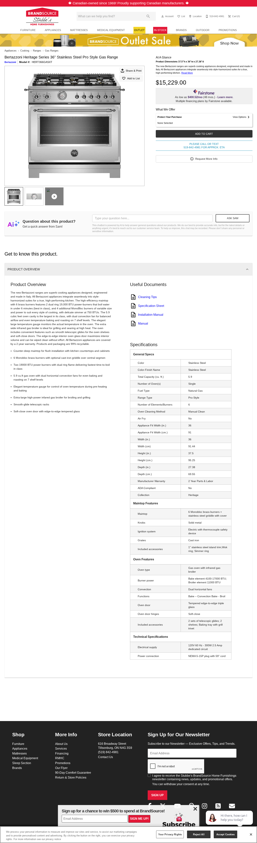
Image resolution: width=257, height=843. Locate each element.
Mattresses (79, 30)
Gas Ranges (52, 50)
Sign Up (157, 795)
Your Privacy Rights (170, 834)
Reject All (198, 834)
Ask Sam (232, 218)
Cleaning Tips (147, 297)
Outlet (139, 30)
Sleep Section (21, 763)
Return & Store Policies (70, 777)
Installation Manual (150, 314)
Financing (61, 753)
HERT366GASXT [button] (42, 62)
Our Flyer (61, 768)
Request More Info (206, 158)
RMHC (59, 758)
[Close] (251, 834)
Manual (143, 323)
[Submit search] (148, 16)
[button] (162, 16)
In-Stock (160, 30)
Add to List (133, 78)
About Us (61, 743)
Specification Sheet (151, 305)
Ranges (37, 50)
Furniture (28, 30)
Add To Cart (204, 133)
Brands (181, 30)
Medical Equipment (111, 30)
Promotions (228, 30)
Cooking (24, 50)
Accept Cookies (225, 834)
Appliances (53, 30)
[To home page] (42, 16)
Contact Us (105, 757)
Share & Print (133, 70)
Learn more (225, 97)
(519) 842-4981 (108, 752)
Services (61, 748)
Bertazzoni (10, 62)
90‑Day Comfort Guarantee (73, 772)
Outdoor (202, 30)
